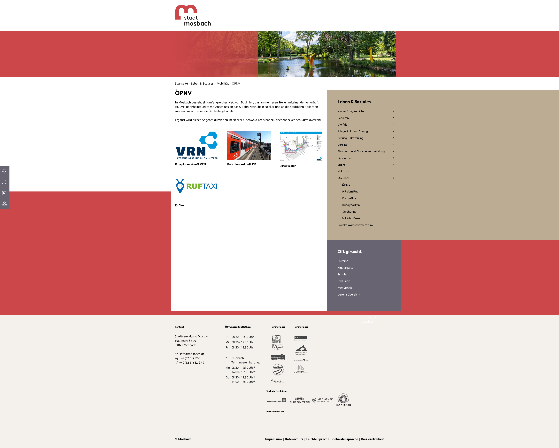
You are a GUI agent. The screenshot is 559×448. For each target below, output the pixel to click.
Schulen (343, 274)
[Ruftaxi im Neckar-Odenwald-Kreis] (197, 186)
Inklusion (344, 281)
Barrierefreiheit (372, 439)
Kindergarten (346, 268)
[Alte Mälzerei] (299, 401)
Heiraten (343, 171)
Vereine (342, 144)
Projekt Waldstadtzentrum (355, 225)
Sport (341, 164)
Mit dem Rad (350, 191)
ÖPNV (346, 185)
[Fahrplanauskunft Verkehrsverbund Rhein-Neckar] (197, 145)
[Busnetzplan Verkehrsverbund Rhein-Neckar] (301, 146)
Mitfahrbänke (351, 218)
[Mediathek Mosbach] (322, 401)
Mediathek (345, 288)
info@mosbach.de (192, 354)
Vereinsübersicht (349, 294)
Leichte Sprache (317, 439)
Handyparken (351, 205)
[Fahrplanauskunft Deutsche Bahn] (249, 145)
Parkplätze (349, 198)
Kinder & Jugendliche (351, 111)
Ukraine (343, 261)
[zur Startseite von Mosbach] (191, 13)
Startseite (181, 83)
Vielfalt (342, 124)
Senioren (343, 118)
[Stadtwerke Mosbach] (276, 401)
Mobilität (223, 83)
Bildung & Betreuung (350, 138)
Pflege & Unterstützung (353, 131)
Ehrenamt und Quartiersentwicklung (361, 151)
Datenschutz (294, 439)
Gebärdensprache (345, 439)
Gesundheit (345, 158)
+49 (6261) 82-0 (189, 358)
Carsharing (349, 211)
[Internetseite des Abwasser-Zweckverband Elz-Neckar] (343, 401)
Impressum (273, 439)
